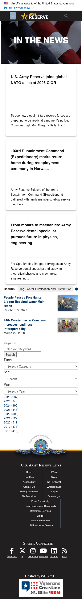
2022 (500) (11, 414)
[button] (19, 8)
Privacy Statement (29, 491)
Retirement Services (40, 511)
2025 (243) (11, 401)
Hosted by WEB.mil (39, 576)
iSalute (54, 477)
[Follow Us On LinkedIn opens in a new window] (54, 552)
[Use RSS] (64, 552)
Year (7, 384)
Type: (8, 359)
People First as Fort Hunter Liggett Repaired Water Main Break (24, 301)
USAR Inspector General (40, 525)
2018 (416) (11, 431)
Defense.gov (54, 496)
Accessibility (29, 482)
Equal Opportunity (40, 501)
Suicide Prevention (40, 520)
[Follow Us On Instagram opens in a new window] (33, 552)
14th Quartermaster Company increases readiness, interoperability (25, 324)
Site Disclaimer (29, 496)
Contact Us (29, 487)
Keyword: (10, 343)
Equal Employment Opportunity (40, 506)
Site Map (29, 477)
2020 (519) (11, 422)
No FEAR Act (54, 482)
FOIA (54, 472)
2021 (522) (11, 418)
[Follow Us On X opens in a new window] (22, 552)
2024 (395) (11, 405)
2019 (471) (11, 426)
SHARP (40, 516)
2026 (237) (11, 397)
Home (29, 472)
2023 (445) (11, 409)
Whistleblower (54, 487)
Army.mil (54, 491)
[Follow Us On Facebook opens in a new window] (12, 552)
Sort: (7, 372)
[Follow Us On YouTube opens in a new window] (43, 552)
